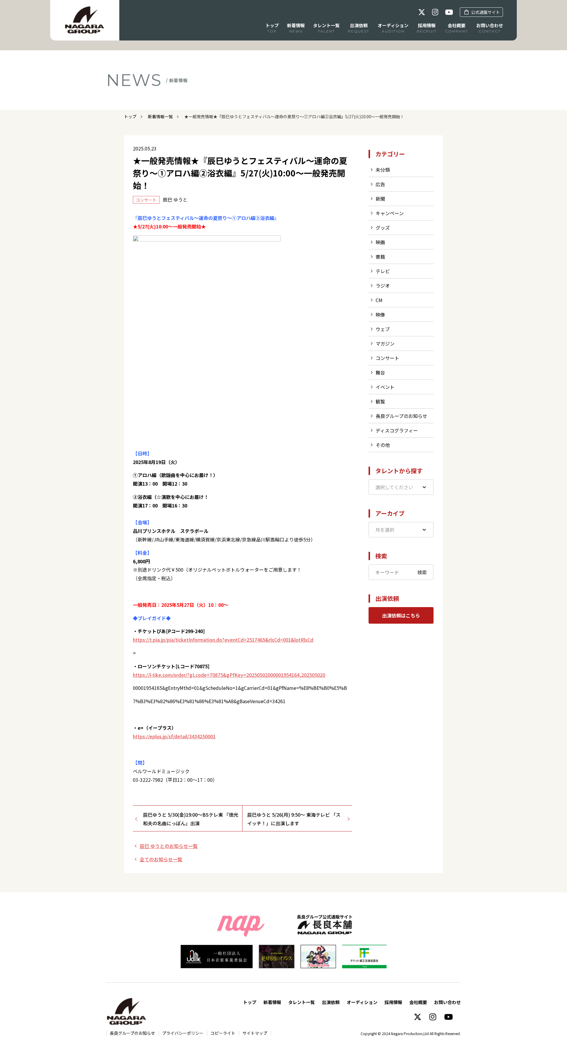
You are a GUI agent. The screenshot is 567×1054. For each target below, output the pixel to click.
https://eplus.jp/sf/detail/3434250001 (174, 736)
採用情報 (393, 1002)
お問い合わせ (447, 1002)
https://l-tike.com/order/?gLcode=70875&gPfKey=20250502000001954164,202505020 (229, 674)
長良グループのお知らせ (401, 415)
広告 (380, 184)
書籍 (380, 256)
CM (379, 300)
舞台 (380, 372)
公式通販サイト (485, 12)
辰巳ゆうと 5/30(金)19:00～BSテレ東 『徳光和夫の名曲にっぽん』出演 (190, 819)
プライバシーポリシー (182, 1033)
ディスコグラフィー (397, 430)
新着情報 (272, 1002)
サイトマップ (254, 1033)
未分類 (383, 169)
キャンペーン (390, 213)
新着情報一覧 (160, 116)
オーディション (362, 1002)
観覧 (380, 401)
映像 (380, 314)
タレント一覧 (301, 1002)
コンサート (387, 357)
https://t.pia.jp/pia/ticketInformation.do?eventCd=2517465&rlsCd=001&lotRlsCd (223, 639)
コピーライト (223, 1033)
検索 (422, 572)
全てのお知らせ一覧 (161, 859)
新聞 (380, 198)
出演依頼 (331, 1002)
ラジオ (383, 285)
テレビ (383, 271)
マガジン (385, 343)
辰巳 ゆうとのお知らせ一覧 (169, 845)
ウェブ (383, 329)
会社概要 (418, 1002)
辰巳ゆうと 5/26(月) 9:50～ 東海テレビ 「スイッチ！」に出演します (293, 819)
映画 (380, 242)
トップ (130, 116)
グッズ (383, 227)
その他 (383, 444)
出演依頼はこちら (401, 615)
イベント (385, 386)
